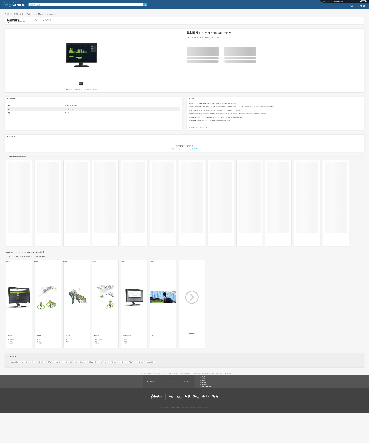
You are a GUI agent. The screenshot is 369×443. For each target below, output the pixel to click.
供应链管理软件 (150, 362)
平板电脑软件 (114, 362)
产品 (351, 6)
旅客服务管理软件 (93, 362)
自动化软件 (83, 362)
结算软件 (141, 362)
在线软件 (57, 362)
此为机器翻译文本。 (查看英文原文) (198, 127)
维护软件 (50, 362)
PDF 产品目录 (361, 6)
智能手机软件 (104, 362)
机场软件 (32, 362)
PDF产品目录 (46, 20)
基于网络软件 (73, 362)
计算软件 (123, 362)
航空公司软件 (132, 362)
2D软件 (65, 362)
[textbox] (85, 4)
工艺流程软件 (41, 362)
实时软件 (24, 362)
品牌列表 (202, 377)
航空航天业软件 (15, 362)
